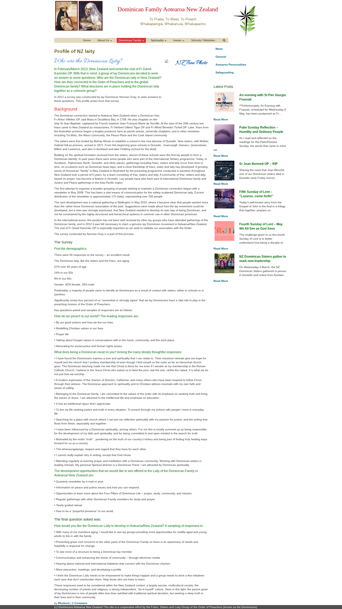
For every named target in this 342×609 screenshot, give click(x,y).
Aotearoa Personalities (231, 64)
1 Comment (79, 603)
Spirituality (157, 40)
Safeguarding (225, 72)
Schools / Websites (203, 40)
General (221, 56)
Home (87, 40)
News (219, 48)
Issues (177, 40)
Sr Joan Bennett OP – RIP (258, 163)
